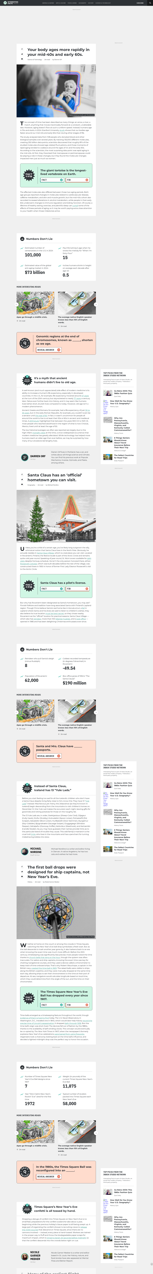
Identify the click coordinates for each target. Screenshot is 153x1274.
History (30, 882)
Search (150, 3)
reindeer (37, 619)
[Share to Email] (22, 59)
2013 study (34, 421)
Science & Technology (35, 59)
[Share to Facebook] (22, 49)
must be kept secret (54, 613)
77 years (77, 398)
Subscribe (140, 3)
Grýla (33, 834)
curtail (75, 206)
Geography (31, 485)
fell (83, 608)
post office (81, 619)
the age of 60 (41, 416)
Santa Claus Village (45, 553)
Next (96, 304)
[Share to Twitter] (22, 54)
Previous (17, 304)
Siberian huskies (63, 619)
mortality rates (38, 433)
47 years (85, 396)
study (62, 130)
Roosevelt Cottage (28, 564)
